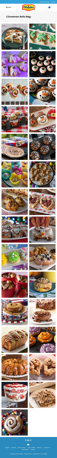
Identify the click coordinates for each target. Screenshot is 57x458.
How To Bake (31, 447)
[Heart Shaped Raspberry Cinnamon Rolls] (42, 202)
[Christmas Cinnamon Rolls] (42, 119)
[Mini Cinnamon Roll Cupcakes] (14, 174)
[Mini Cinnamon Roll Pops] (14, 92)
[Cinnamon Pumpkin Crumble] (42, 395)
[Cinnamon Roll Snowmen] (42, 92)
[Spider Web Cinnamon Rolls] (42, 147)
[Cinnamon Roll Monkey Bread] (14, 367)
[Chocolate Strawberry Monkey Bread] (14, 285)
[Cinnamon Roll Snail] (14, 422)
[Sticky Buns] (42, 312)
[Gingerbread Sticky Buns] (14, 230)
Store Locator (22, 447)
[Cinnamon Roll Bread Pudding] (14, 37)
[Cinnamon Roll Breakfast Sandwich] (42, 285)
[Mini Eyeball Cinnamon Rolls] (42, 64)
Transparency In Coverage (40, 454)
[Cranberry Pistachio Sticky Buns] (14, 202)
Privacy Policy (28, 454)
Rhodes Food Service (44, 2)
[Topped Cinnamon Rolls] (42, 257)
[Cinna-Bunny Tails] (42, 174)
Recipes (7, 447)
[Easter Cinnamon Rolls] (14, 257)
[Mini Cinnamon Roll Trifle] (14, 119)
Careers (53, 2)
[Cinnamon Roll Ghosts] (14, 64)
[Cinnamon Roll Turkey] (42, 230)
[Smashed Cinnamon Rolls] (14, 147)
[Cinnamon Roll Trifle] (14, 395)
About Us (39, 447)
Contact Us (47, 447)
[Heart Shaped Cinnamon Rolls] (42, 367)
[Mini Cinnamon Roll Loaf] (14, 340)
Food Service (25, 449)
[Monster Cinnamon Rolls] (42, 340)
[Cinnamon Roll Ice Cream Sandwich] (14, 312)
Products (13, 447)
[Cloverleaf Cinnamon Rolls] (42, 37)
